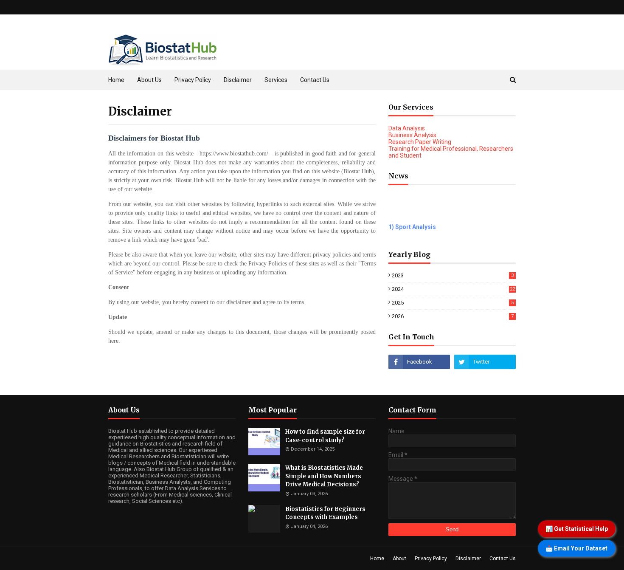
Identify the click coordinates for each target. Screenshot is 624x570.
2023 (453, 275)
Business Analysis (412, 135)
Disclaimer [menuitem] (238, 79)
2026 (453, 316)
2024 (453, 289)
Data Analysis (406, 128)
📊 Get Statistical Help (576, 528)
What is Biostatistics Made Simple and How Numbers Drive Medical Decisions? (324, 476)
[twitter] (485, 362)
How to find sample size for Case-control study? (325, 436)
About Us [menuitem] (149, 79)
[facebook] (419, 362)
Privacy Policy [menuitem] (192, 79)
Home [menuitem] (116, 79)
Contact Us (502, 559)
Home (377, 559)
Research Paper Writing (419, 141)
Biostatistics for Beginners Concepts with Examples (325, 513)
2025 (453, 302)
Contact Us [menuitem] (314, 79)
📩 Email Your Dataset (576, 548)
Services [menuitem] (275, 79)
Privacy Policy (431, 559)
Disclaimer (468, 559)
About (399, 559)
